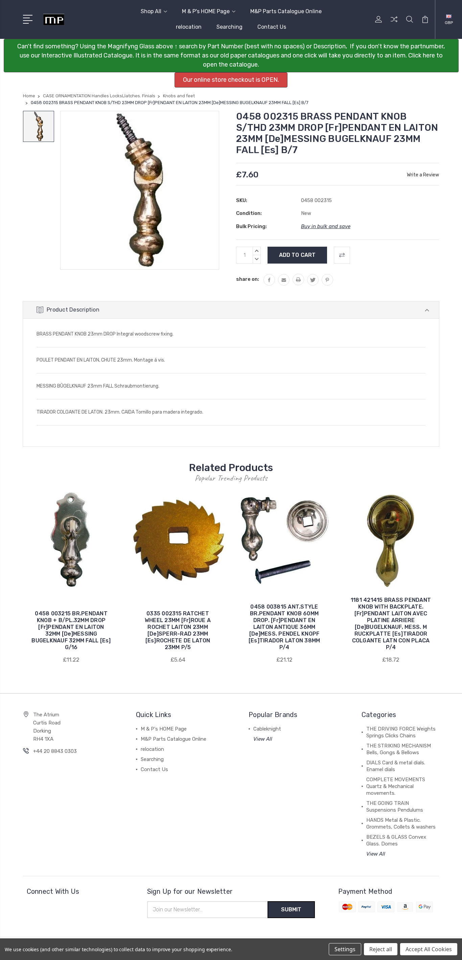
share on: (247, 279)
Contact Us (271, 27)
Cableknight (267, 729)
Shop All (151, 11)
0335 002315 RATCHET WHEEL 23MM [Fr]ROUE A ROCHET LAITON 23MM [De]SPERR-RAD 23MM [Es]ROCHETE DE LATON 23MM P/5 (178, 630)
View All (262, 739)
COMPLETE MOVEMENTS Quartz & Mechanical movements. (395, 786)
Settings (344, 949)
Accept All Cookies (429, 949)
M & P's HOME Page (206, 11)
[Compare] (394, 23)
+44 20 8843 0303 (55, 751)
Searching (229, 27)
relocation (189, 27)
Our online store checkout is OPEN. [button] (231, 79)
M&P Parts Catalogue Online (286, 11)
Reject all (380, 949)
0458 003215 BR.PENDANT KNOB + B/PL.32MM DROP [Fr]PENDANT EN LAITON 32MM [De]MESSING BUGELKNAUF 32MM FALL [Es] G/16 (71, 630)
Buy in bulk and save (325, 226)
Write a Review (423, 175)
